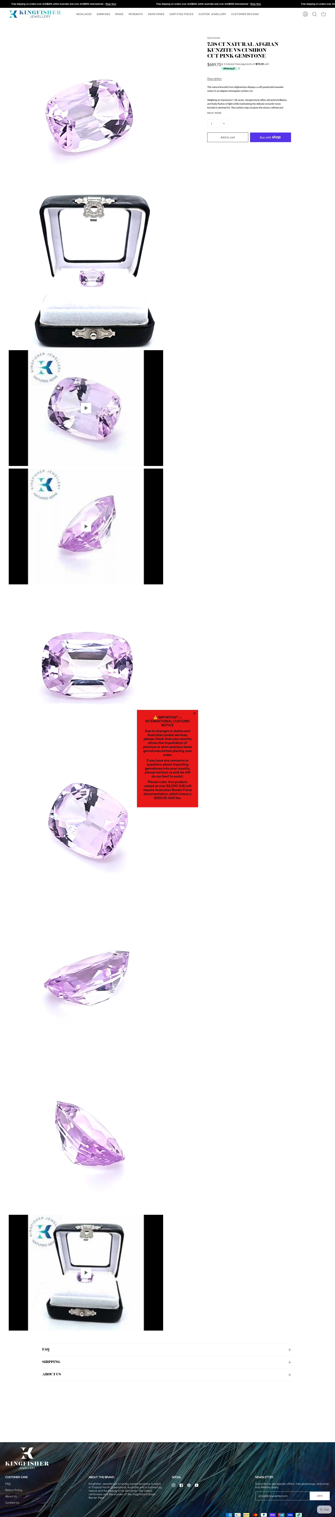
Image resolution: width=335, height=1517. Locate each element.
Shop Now (111, 3)
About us (51, 1374)
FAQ (45, 1349)
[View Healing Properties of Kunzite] (86, 408)
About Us (11, 1496)
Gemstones (213, 37)
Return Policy (13, 1490)
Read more (214, 113)
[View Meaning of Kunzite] (86, 526)
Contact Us (12, 1502)
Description (214, 78)
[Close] (194, 713)
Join (320, 1496)
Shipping (51, 1362)
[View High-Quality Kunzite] (86, 1273)
